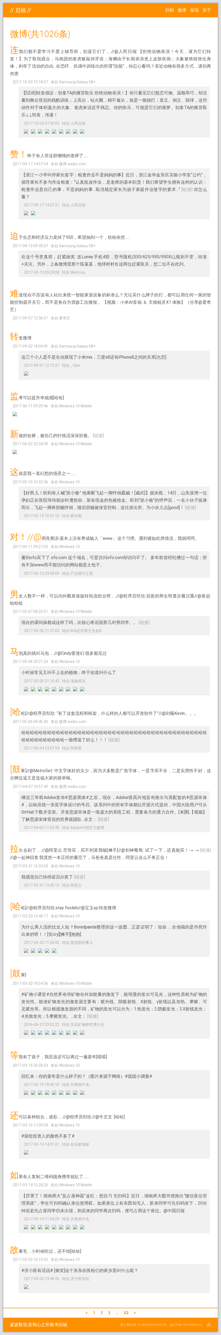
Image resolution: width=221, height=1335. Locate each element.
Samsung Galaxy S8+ (77, 82)
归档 (169, 10)
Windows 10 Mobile (75, 406)
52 (126, 1313)
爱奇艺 (64, 318)
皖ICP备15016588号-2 (186, 1325)
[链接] (187, 189)
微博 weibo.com (72, 164)
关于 (206, 10)
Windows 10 (69, 482)
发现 (194, 10)
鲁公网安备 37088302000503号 (143, 1325)
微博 (182, 10)
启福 (20, 10)
